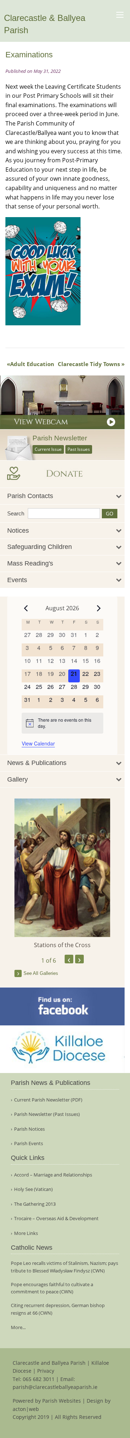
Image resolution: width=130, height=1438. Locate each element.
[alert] (62, 723)
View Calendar (38, 743)
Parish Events (28, 1143)
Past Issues (79, 449)
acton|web (26, 1409)
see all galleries (40, 973)
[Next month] (99, 608)
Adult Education (32, 364)
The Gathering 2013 (35, 1204)
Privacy (45, 1370)
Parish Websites (61, 1400)
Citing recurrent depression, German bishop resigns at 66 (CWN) (58, 1309)
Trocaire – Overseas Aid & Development (56, 1218)
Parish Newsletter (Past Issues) (47, 1114)
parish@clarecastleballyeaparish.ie (55, 1387)
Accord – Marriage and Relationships (53, 1175)
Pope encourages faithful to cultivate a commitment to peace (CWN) (52, 1288)
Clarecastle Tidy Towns (89, 364)
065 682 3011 (39, 1379)
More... (18, 1327)
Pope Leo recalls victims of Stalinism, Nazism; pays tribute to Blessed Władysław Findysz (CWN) (64, 1267)
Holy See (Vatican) (33, 1189)
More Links (26, 1233)
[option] (62, 874)
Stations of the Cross (62, 945)
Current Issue (48, 449)
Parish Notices (29, 1129)
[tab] (62, 496)
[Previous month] (26, 608)
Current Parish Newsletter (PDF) (48, 1100)
